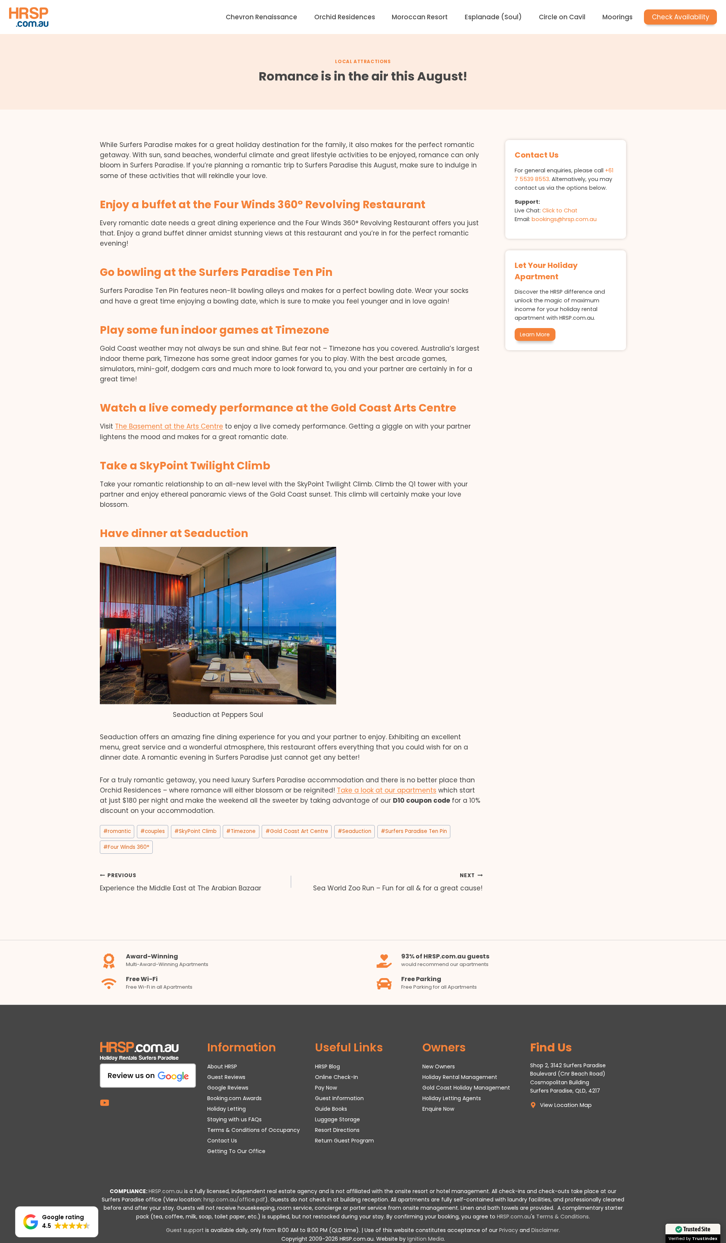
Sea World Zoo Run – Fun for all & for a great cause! (397, 882)
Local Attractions (363, 62)
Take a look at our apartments (386, 790)
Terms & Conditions (562, 1216)
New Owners (438, 1066)
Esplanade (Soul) (493, 17)
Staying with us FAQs (234, 1119)
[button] (56, 1221)
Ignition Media (425, 1239)
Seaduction (354, 831)
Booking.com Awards (234, 1098)
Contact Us (222, 1140)
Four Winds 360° (126, 847)
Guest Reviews (226, 1077)
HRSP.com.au (166, 1191)
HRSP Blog (327, 1066)
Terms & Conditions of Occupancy (253, 1130)
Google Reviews (227, 1087)
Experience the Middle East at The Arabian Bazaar (180, 882)
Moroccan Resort (420, 17)
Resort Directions (337, 1130)
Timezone (241, 831)
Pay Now (326, 1087)
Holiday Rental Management (459, 1077)
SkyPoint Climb (195, 831)
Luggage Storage (337, 1119)
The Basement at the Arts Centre (169, 426)
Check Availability (680, 17)
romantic (117, 831)
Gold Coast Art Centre (296, 831)
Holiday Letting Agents (451, 1098)
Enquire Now (438, 1109)
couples (152, 831)
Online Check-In (336, 1077)
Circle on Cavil (562, 17)
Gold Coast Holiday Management (466, 1087)
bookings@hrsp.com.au (564, 219)
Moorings (617, 17)
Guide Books (331, 1109)
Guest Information (339, 1098)
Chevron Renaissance (261, 17)
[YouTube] (104, 1103)
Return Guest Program (344, 1140)
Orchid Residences (344, 17)
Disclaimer (545, 1230)
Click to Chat (559, 210)
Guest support (185, 1230)
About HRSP (222, 1066)
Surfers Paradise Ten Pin (414, 831)
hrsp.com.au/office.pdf (234, 1199)
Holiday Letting (226, 1109)
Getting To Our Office (236, 1151)
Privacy (508, 1230)
